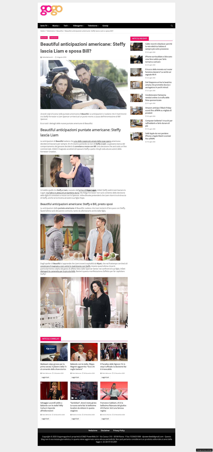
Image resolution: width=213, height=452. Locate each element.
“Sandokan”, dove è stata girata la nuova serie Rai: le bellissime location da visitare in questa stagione (83, 407)
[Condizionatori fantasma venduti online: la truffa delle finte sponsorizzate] (136, 98)
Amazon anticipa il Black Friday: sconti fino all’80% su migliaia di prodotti (158, 110)
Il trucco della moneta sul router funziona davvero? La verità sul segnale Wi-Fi (158, 72)
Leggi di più (45, 377)
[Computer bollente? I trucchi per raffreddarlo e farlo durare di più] (136, 123)
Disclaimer (105, 430)
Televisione (92, 25)
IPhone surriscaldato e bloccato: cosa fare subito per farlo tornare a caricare (158, 59)
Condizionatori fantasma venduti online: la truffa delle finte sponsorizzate (157, 97)
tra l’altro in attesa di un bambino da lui (62, 193)
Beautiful (44, 38)
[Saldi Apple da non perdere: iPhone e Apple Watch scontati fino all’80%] (136, 136)
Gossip (105, 25)
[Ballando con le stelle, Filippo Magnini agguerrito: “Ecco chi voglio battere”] (84, 352)
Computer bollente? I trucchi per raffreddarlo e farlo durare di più (159, 123)
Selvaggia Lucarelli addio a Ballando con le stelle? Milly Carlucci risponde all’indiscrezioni (51, 407)
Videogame (78, 25)
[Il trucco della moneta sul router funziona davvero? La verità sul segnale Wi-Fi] (136, 72)
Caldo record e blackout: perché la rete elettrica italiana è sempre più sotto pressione (158, 46)
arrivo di (87, 190)
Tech (66, 25)
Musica (55, 25)
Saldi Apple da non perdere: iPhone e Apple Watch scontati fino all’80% (158, 136)
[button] (172, 25)
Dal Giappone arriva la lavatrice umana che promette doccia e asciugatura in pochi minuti (158, 85)
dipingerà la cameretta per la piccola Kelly (57, 271)
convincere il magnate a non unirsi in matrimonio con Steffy (65, 266)
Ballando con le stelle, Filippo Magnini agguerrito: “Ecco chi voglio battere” (82, 367)
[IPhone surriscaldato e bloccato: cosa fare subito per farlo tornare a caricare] (136, 59)
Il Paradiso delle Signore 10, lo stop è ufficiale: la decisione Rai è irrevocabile (113, 367)
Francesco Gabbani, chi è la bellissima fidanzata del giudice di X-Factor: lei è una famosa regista (113, 407)
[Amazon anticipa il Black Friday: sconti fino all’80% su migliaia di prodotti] (136, 111)
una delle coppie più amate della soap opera (92, 141)
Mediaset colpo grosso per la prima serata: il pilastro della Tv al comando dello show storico (53, 367)
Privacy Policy (119, 430)
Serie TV (43, 25)
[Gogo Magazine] (51, 12)
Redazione (93, 430)
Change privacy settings (204, 450)
